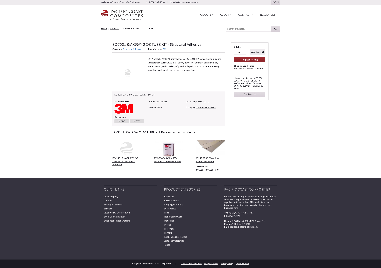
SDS (123, 121)
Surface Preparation (174, 240)
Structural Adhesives (132, 49)
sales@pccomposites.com (185, 2)
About (224, 14)
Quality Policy (242, 263)
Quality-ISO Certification (117, 212)
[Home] (122, 15)
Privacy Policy (227, 263)
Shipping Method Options (117, 220)
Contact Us (250, 94)
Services (108, 208)
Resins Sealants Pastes (175, 236)
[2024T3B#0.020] (210, 148)
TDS (138, 121)
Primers (168, 232)
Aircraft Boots (171, 200)
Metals (167, 224)
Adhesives (169, 196)
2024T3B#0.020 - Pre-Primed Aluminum (207, 160)
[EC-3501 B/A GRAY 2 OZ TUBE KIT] (127, 148)
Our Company (111, 196)
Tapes (167, 244)
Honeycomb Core (173, 216)
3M (164, 49)
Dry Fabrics (170, 208)
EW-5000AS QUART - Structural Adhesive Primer (167, 160)
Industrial (169, 220)
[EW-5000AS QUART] (168, 148)
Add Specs (256, 52)
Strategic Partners (113, 204)
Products (204, 14)
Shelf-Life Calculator (114, 216)
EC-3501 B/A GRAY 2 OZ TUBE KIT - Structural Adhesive (125, 161)
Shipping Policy (211, 263)
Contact (244, 14)
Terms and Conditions (191, 263)
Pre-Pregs (169, 228)
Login (275, 2)
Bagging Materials (173, 204)
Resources (267, 14)
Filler (166, 212)
